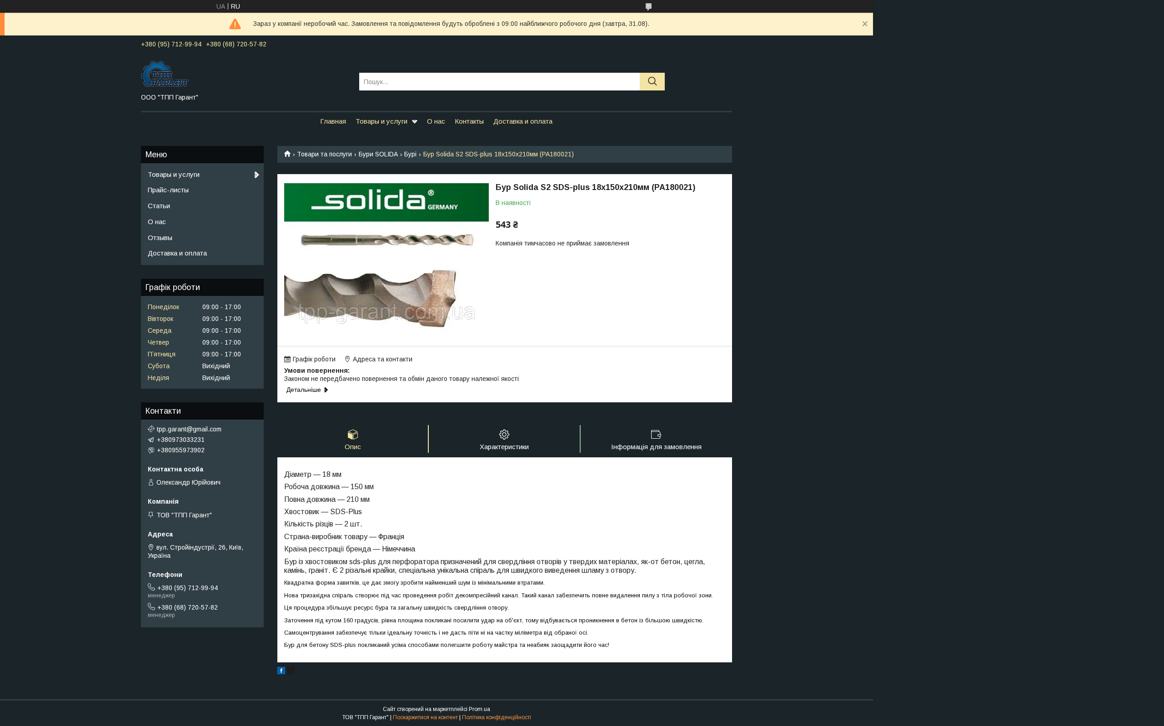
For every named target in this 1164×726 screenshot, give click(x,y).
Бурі (410, 154)
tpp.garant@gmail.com (189, 429)
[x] (291, 672)
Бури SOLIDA (378, 154)
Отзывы (160, 237)
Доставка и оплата (522, 121)
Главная (333, 121)
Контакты (469, 121)
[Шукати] (652, 81)
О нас (436, 121)
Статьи (159, 206)
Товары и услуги (381, 121)
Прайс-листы (168, 190)
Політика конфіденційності (496, 717)
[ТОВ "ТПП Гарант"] (244, 73)
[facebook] (281, 672)
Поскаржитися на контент (425, 717)
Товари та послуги (324, 154)
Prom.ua (479, 709)
